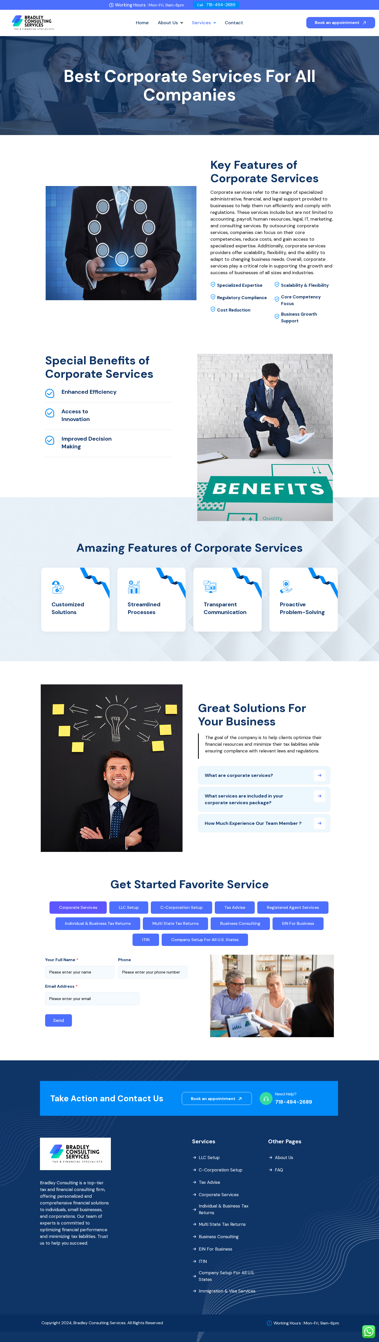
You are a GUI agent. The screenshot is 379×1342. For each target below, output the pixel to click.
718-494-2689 (216, 4)
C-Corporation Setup (220, 1170)
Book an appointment (337, 22)
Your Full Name (61, 959)
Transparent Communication (225, 608)
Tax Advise (209, 1182)
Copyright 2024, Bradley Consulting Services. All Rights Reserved (102, 1323)
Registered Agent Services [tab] (293, 907)
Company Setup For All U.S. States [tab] (204, 939)
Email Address (61, 986)
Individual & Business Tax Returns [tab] (98, 923)
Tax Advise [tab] (234, 907)
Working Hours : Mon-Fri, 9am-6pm (306, 1323)
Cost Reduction (233, 310)
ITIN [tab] (146, 939)
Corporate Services (219, 1194)
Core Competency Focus (301, 300)
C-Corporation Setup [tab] (181, 907)
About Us (284, 1157)
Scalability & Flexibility (305, 285)
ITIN (203, 1261)
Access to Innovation (75, 415)
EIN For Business (215, 1249)
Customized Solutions (68, 608)
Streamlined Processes (144, 608)
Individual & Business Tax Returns (223, 1209)
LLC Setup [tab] (129, 907)
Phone (124, 959)
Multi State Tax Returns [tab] (175, 923)
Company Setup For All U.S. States (226, 1276)
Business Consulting (219, 1236)
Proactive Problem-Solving (302, 608)
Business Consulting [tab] (240, 923)
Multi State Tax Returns (222, 1224)
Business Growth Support (299, 317)
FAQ (279, 1170)
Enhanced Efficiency (89, 392)
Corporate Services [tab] (78, 907)
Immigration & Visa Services (227, 1291)
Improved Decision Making (86, 442)
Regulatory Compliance (242, 297)
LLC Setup (209, 1157)
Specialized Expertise (239, 285)
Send (58, 1020)
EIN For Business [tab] (298, 923)
